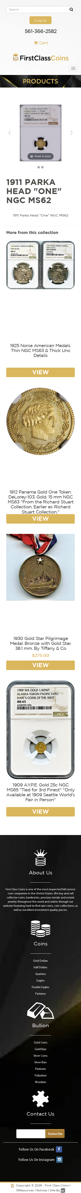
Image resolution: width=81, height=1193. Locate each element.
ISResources (25, 1190)
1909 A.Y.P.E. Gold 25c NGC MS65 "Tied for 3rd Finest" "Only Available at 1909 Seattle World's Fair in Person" (40, 792)
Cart (43, 42)
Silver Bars (40, 1062)
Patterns (40, 993)
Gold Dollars (40, 961)
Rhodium (40, 1082)
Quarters (40, 974)
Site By (55, 1190)
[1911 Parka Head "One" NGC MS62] (38, 167)
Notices (41, 1190)
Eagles (41, 980)
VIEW (40, 372)
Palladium (41, 1075)
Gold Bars (41, 1049)
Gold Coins (40, 1042)
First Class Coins (57, 1185)
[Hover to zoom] (40, 133)
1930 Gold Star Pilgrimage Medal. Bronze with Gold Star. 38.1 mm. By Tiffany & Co (40, 643)
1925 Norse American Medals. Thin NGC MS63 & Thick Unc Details (40, 350)
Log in (40, 20)
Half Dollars (40, 967)
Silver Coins (40, 1055)
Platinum (40, 1069)
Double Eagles (40, 987)
